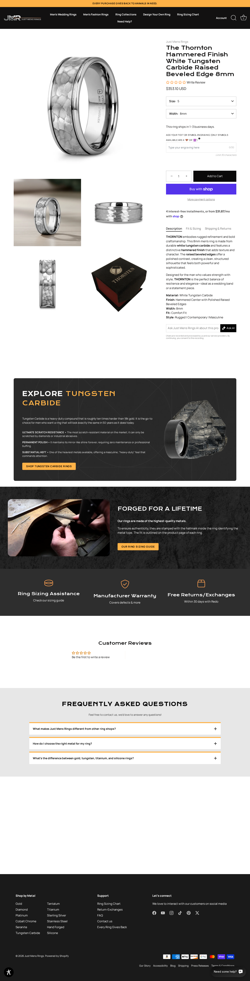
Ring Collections (125, 14)
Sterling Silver (56, 915)
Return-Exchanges (110, 909)
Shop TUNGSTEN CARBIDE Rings (49, 466)
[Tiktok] (129, 529)
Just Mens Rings (177, 42)
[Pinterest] (136, 529)
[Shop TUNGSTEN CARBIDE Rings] (125, 429)
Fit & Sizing (193, 228)
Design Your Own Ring (156, 14)
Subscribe (125, 517)
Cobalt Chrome (26, 921)
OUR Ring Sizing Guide (138, 546)
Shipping (183, 965)
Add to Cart (215, 176)
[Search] (233, 18)
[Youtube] (114, 529)
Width (173, 113)
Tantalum (53, 904)
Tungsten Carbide (28, 933)
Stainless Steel (57, 921)
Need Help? (124, 21)
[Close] (164, 447)
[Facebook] (106, 529)
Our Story (145, 965)
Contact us (104, 921)
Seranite (21, 927)
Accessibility (160, 965)
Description (174, 228)
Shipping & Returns (218, 228)
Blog (173, 965)
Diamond (22, 909)
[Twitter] (144, 529)
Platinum (22, 915)
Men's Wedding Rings (63, 14)
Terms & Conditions (222, 965)
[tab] (176, 228)
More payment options (201, 199)
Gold (19, 904)
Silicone (52, 933)
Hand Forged (55, 927)
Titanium (53, 909)
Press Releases (200, 965)
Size (172, 101)
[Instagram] (121, 529)
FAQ (100, 915)
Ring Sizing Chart (188, 14)
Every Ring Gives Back (112, 927)
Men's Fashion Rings (95, 14)
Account (221, 18)
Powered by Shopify (57, 956)
